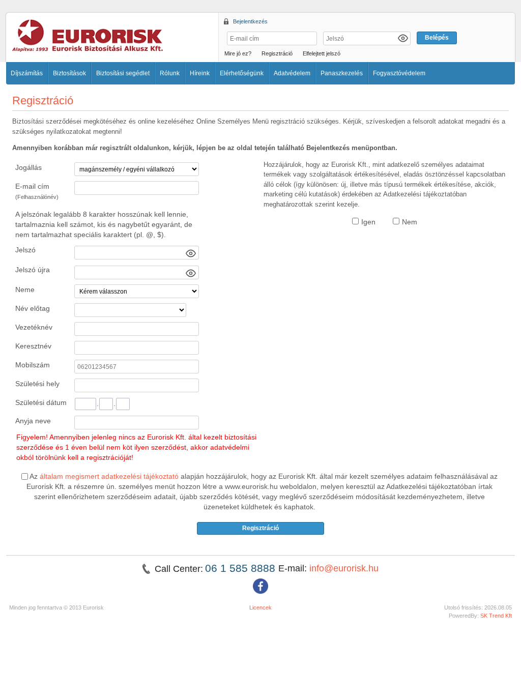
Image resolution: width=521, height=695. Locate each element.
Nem (409, 222)
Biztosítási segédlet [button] (123, 73)
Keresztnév (33, 346)
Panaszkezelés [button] (342, 73)
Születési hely (37, 384)
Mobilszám (32, 365)
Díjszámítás (27, 73)
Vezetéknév (33, 327)
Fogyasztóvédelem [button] (399, 73)
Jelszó (25, 250)
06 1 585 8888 (241, 568)
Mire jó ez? (237, 53)
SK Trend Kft (496, 616)
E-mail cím (37, 191)
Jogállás (28, 167)
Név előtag (32, 308)
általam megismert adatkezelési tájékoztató (109, 476)
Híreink (200, 73)
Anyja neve (33, 421)
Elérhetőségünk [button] (242, 73)
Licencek (260, 607)
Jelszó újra (32, 270)
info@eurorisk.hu (344, 568)
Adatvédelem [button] (292, 73)
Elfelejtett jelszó (321, 53)
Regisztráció (277, 53)
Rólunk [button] (170, 73)
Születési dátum (41, 402)
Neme (25, 289)
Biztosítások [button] (69, 73)
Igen (368, 222)
